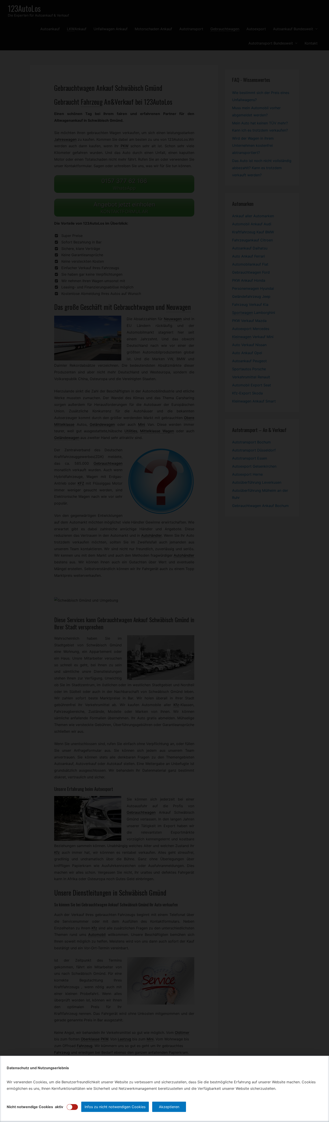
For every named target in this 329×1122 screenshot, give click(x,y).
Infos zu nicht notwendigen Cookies (115, 1107)
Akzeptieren (169, 1107)
